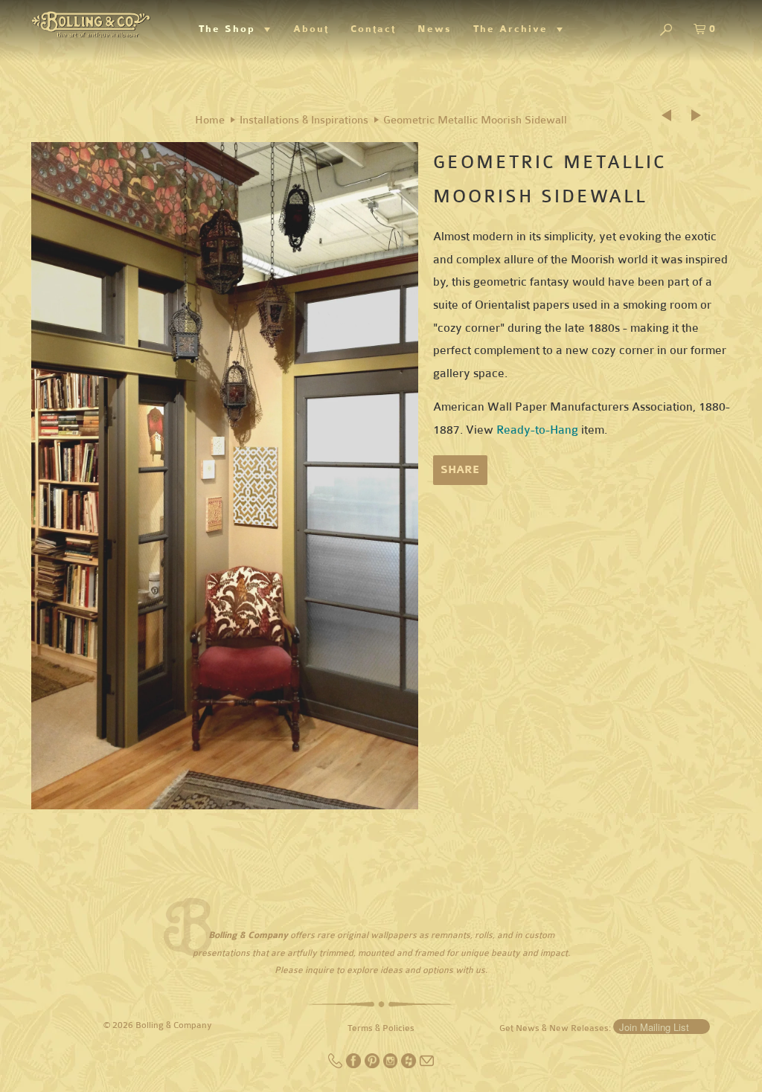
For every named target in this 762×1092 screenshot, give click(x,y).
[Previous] (671, 115)
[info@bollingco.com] (427, 1065)
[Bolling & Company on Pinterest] (373, 1065)
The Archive (515, 29)
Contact (373, 29)
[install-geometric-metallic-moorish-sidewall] (224, 475)
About (311, 29)
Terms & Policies (381, 1028)
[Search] (666, 30)
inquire (319, 970)
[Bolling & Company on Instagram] (391, 1065)
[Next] (697, 115)
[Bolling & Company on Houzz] (409, 1065)
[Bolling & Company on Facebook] (354, 1065)
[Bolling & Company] (90, 23)
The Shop (231, 29)
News (434, 29)
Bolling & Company (173, 1025)
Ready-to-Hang (537, 430)
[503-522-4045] (336, 1065)
